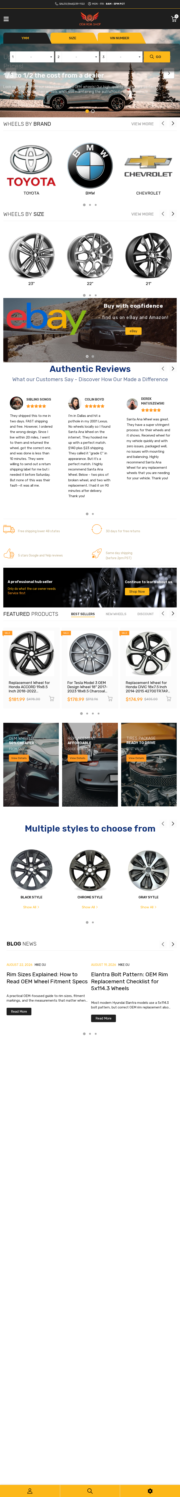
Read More (19, 1012)
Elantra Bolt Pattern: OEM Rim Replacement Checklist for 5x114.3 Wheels (129, 981)
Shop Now (137, 592)
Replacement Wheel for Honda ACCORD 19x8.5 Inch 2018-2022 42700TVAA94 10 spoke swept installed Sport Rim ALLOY (31, 692)
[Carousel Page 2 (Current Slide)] (93, 356)
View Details (19, 758)
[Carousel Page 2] (93, 111)
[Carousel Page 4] (98, 713)
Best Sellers (83, 614)
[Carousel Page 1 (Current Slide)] (87, 111)
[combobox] (32, 56)
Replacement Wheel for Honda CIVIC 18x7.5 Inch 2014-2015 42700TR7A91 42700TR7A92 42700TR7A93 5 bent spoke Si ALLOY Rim (147, 692)
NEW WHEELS (116, 614)
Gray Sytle (148, 897)
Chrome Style (90, 897)
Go (158, 57)
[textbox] (32, 56)
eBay (133, 331)
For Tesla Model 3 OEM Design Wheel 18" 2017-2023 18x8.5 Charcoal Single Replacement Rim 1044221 (88, 690)
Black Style (31, 897)
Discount (145, 614)
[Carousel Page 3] (95, 205)
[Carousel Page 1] (87, 356)
